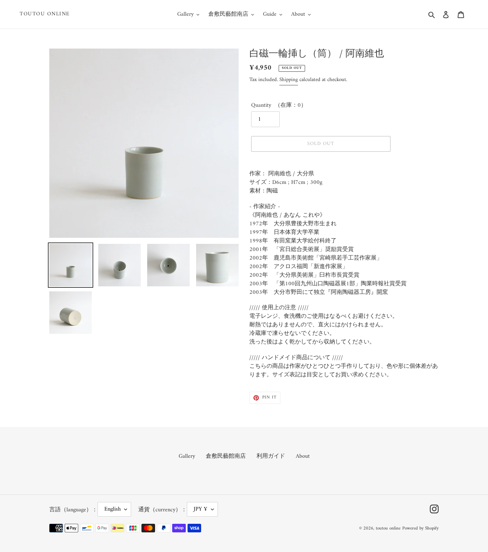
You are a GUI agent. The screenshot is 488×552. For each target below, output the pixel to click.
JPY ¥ (201, 509)
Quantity (261, 105)
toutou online (45, 14)
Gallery (187, 456)
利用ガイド (271, 456)
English (112, 509)
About (303, 456)
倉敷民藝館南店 (226, 456)
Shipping (288, 80)
